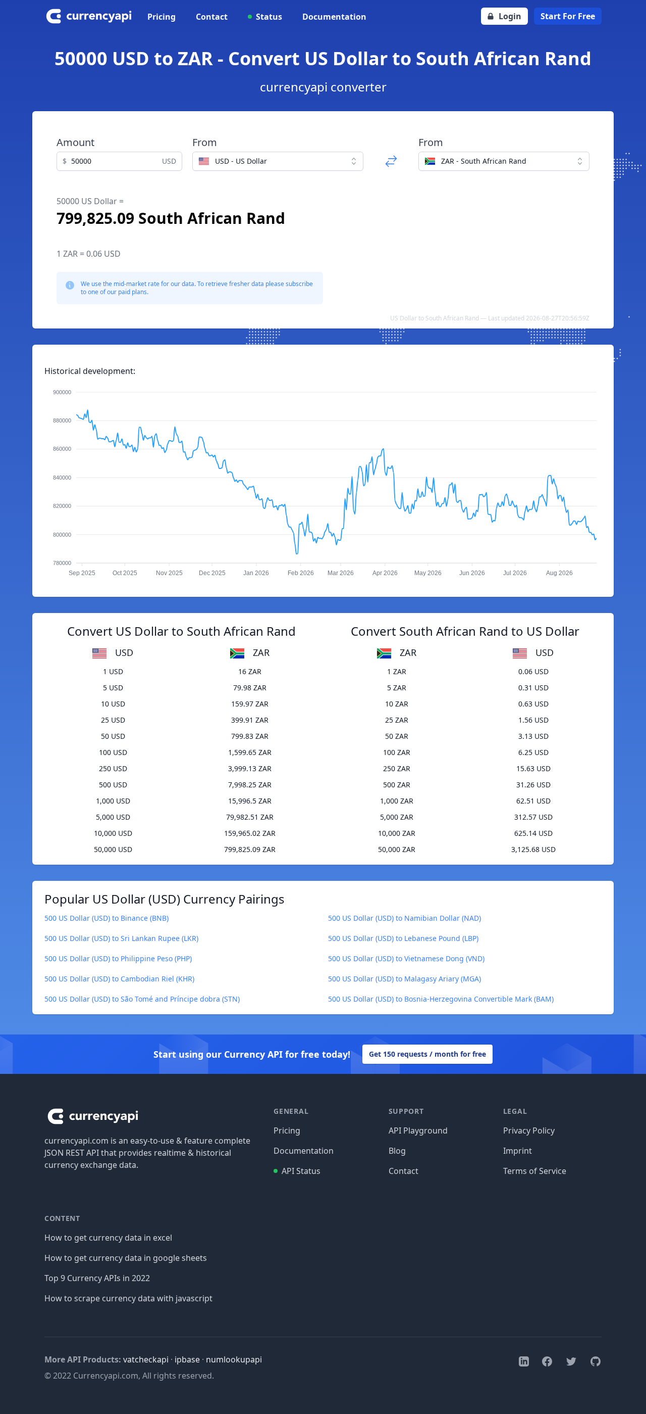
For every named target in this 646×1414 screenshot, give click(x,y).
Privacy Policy (529, 1130)
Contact (212, 16)
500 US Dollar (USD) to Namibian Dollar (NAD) (404, 918)
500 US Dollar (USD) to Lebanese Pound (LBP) (403, 938)
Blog (397, 1150)
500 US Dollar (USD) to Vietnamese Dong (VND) (406, 958)
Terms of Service (534, 1170)
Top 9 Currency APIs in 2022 (97, 1278)
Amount (75, 142)
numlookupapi (234, 1359)
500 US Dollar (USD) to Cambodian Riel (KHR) (119, 978)
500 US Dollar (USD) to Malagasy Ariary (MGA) (404, 978)
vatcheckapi (146, 1359)
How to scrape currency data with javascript (128, 1298)
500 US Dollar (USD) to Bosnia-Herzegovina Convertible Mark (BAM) (441, 999)
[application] (323, 478)
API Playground (418, 1130)
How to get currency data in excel (108, 1237)
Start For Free (568, 16)
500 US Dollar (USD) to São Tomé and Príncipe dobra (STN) (142, 999)
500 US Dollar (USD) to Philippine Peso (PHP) (118, 958)
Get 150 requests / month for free (427, 1054)
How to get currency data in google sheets (125, 1257)
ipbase (187, 1359)
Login (510, 16)
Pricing (161, 16)
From (204, 142)
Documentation (334, 16)
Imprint (517, 1150)
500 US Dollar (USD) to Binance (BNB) (106, 918)
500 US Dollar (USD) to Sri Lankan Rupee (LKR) (121, 938)
